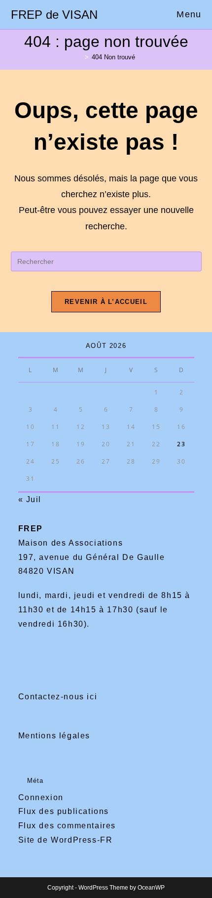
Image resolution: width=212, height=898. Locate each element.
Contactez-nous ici (58, 696)
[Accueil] (79, 57)
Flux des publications (63, 811)
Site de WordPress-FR (65, 840)
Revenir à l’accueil (106, 301)
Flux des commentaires (67, 825)
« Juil (30, 499)
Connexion (41, 797)
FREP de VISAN (54, 14)
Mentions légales (54, 735)
